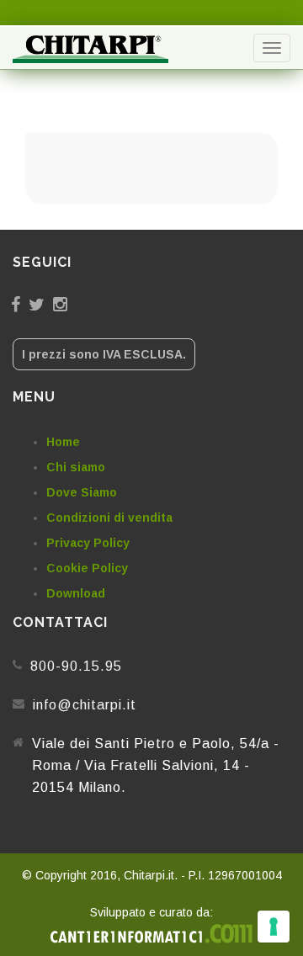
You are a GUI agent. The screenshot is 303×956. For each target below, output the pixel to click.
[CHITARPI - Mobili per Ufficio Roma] (90, 48)
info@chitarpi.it (84, 705)
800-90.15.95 (76, 666)
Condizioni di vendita (109, 517)
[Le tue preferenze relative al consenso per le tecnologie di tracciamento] (274, 927)
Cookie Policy (87, 568)
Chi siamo (75, 467)
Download (75, 593)
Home (63, 442)
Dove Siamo (81, 492)
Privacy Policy (88, 543)
